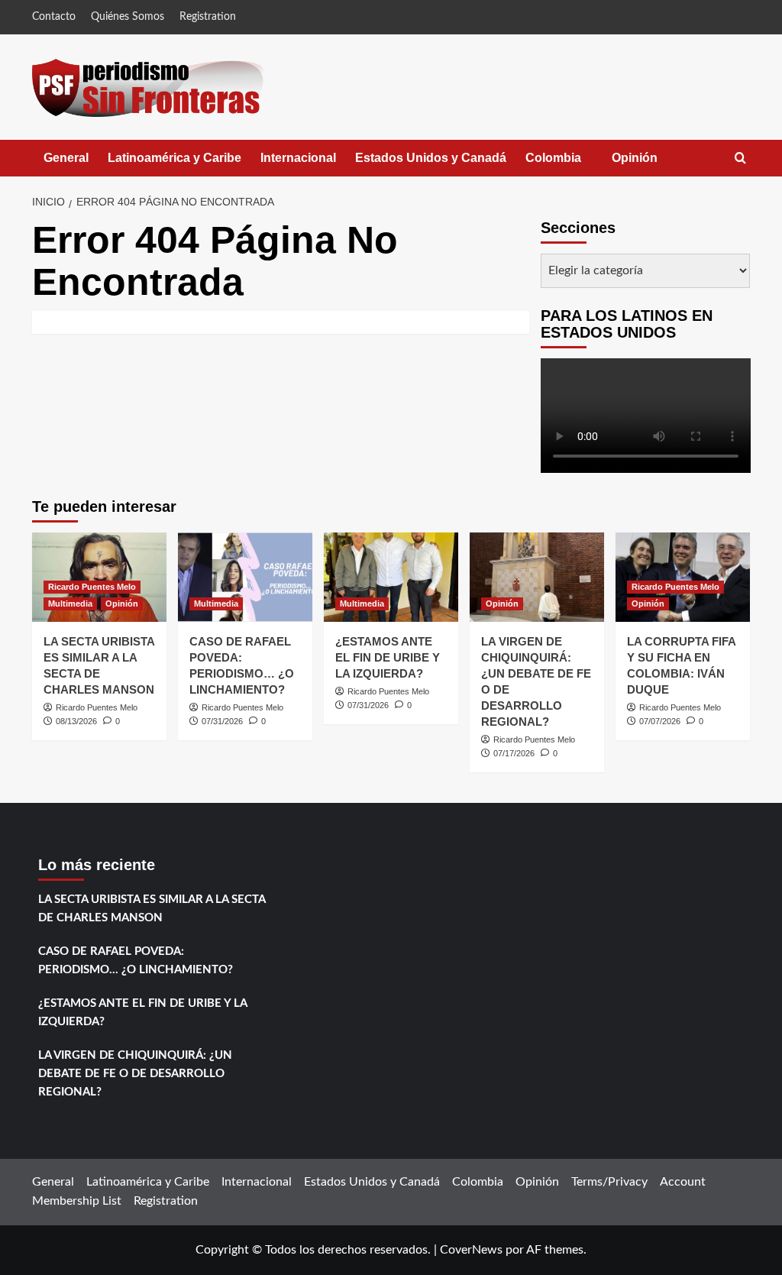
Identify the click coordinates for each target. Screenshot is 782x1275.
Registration (207, 16)
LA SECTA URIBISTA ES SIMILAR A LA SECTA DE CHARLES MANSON (151, 909)
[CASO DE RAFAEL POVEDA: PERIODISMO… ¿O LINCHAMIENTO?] (245, 577)
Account (683, 1182)
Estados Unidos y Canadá (430, 157)
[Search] (740, 158)
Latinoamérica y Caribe (174, 157)
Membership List (76, 1201)
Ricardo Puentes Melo (92, 586)
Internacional (298, 157)
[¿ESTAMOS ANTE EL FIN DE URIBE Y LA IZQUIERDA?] (391, 577)
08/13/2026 (76, 721)
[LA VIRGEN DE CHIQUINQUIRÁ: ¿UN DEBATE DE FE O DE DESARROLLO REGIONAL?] (537, 577)
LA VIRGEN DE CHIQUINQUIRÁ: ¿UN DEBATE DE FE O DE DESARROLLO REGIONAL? (135, 1074)
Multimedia (70, 603)
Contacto (54, 16)
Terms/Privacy (609, 1182)
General (66, 157)
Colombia (568, 163)
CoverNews (471, 1250)
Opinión (650, 163)
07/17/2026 (514, 753)
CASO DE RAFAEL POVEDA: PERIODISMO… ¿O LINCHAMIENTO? (135, 961)
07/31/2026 (222, 721)
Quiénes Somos (127, 16)
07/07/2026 (659, 721)
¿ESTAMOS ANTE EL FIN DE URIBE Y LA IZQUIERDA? (387, 657)
